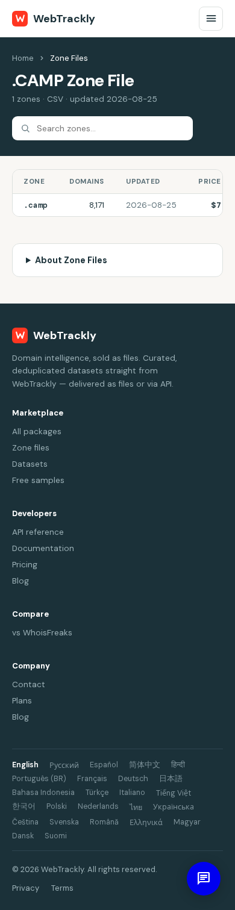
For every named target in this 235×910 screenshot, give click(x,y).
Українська (173, 807)
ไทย (136, 807)
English (25, 765)
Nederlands (98, 806)
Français (92, 779)
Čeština (25, 822)
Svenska (64, 822)
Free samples (38, 480)
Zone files (30, 448)
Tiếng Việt (173, 793)
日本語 (171, 779)
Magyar (187, 822)
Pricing (24, 564)
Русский (64, 765)
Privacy (25, 888)
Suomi (56, 836)
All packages (36, 431)
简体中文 (144, 765)
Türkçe (97, 792)
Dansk (23, 836)
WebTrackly (64, 18)
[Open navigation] (211, 19)
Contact (28, 684)
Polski (56, 806)
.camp (36, 205)
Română (104, 822)
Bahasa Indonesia (43, 792)
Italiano (132, 792)
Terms (62, 888)
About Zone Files (71, 260)
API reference (38, 532)
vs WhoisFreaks (42, 633)
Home (23, 58)
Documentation (43, 548)
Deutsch (133, 779)
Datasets (30, 464)
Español (104, 765)
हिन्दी (178, 765)
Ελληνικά (146, 822)
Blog (20, 581)
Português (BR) (39, 779)
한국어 (24, 806)
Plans (22, 701)
